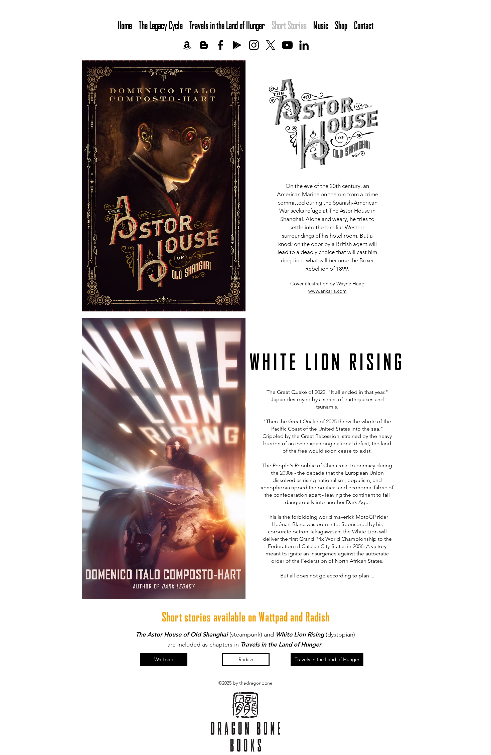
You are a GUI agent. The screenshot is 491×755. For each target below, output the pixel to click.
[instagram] (254, 45)
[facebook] (220, 45)
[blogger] (203, 45)
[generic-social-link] (187, 45)
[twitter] (270, 45)
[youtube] (287, 45)
